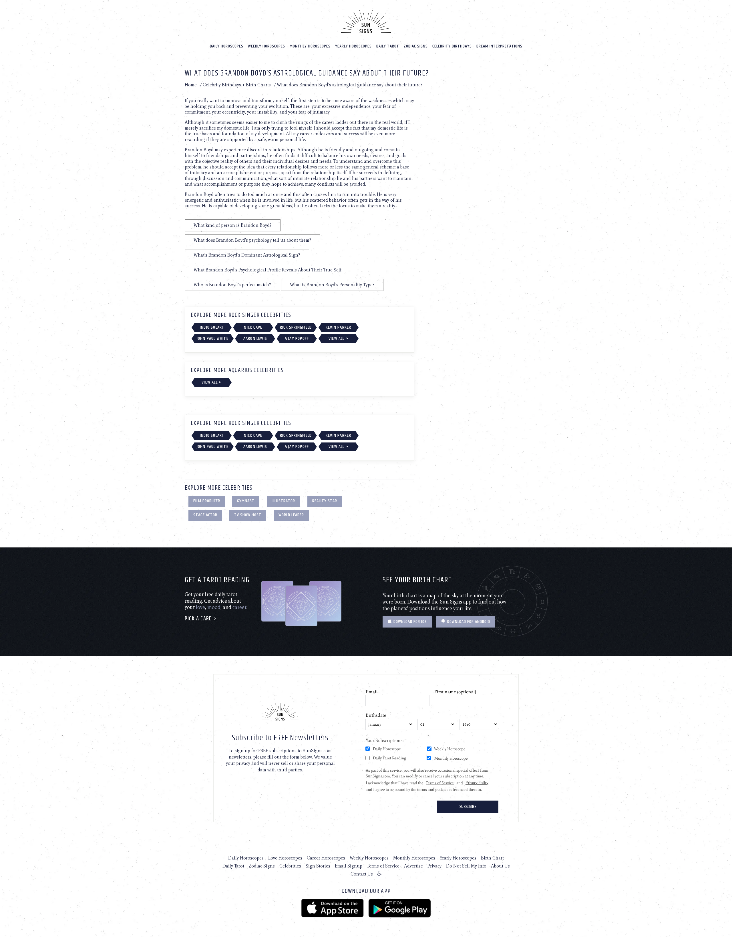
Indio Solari (211, 327)
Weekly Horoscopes (266, 46)
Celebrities (290, 866)
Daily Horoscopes (226, 46)
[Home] (366, 21)
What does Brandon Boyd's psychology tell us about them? (252, 240)
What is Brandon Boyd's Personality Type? (332, 284)
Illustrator (283, 501)
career (239, 607)
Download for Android (468, 621)
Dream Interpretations (499, 46)
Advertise (413, 866)
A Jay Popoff (297, 338)
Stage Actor (205, 515)
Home (191, 85)
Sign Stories (318, 866)
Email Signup (348, 866)
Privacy (434, 866)
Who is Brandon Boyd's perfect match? (232, 284)
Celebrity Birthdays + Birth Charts (237, 85)
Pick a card (199, 618)
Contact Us (362, 874)
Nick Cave (253, 327)
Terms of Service (383, 866)
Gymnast (245, 501)
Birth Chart (492, 858)
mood (213, 607)
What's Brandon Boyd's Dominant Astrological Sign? (247, 255)
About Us (500, 866)
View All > (338, 338)
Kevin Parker (338, 327)
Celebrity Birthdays (452, 46)
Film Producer (206, 501)
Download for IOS (409, 621)
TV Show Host (247, 515)
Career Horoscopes (326, 858)
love (200, 607)
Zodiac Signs (416, 46)
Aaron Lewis (255, 338)
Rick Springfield (296, 327)
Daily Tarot (387, 46)
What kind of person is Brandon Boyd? (233, 225)
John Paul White (212, 338)
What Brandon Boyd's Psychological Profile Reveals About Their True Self (267, 270)
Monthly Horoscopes (310, 46)
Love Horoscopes (285, 858)
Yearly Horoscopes (353, 46)
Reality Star (324, 501)
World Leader (291, 515)
